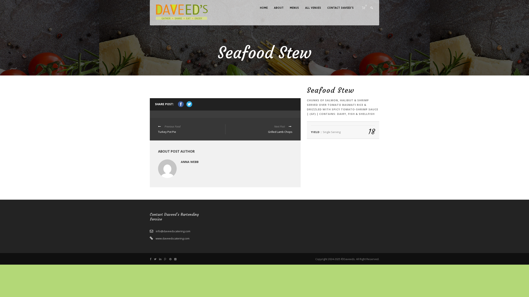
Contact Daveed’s (340, 7)
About (279, 7)
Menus (294, 7)
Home (264, 7)
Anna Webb (190, 162)
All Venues (313, 7)
